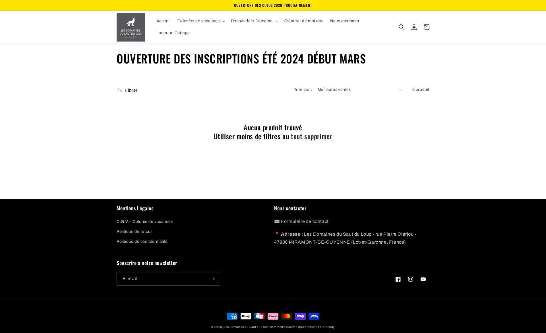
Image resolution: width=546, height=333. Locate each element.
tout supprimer (311, 136)
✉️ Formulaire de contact (301, 221)
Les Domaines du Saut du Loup (246, 326)
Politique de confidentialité (142, 241)
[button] (201, 21)
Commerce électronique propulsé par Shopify (302, 326)
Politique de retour (134, 231)
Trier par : (303, 89)
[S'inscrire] (212, 278)
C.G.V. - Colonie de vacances (145, 221)
